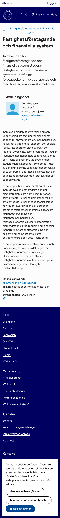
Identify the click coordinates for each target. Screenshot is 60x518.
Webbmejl (9, 440)
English (40, 14)
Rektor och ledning (14, 397)
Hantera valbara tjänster (25, 491)
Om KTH (8, 341)
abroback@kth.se (32, 115)
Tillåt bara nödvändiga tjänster (29, 500)
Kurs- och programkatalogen (19, 427)
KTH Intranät (10, 361)
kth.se (5, 3)
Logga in (52, 3)
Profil (25, 119)
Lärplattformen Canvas (16, 433)
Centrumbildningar (14, 391)
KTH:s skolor (10, 384)
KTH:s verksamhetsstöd (16, 404)
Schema (7, 420)
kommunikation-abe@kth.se (19, 282)
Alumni (7, 354)
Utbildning (9, 321)
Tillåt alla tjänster (20, 508)
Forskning (8, 328)
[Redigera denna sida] (4, 298)
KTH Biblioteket (12, 377)
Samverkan (9, 334)
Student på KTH (12, 348)
